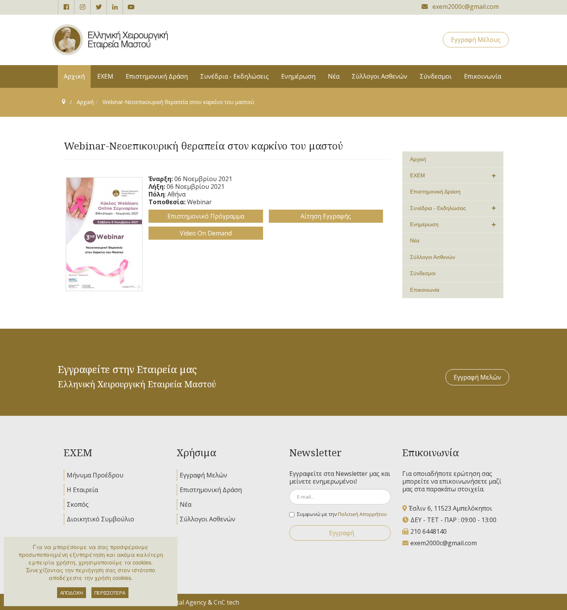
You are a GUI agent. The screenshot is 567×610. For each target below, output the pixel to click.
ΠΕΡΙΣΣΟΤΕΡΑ (109, 592)
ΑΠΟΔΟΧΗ (71, 592)
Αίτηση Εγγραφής (325, 216)
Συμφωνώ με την (342, 514)
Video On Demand (206, 233)
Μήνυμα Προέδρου (95, 475)
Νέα (185, 504)
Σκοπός (78, 504)
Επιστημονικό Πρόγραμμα (205, 216)
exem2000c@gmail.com (443, 543)
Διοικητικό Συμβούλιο (100, 519)
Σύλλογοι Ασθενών (207, 519)
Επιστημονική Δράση (211, 490)
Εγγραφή (341, 533)
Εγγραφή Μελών (477, 377)
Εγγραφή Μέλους (476, 39)
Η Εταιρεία (82, 490)
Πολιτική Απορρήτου (362, 514)
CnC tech (226, 602)
